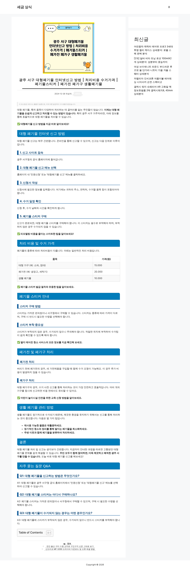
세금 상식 (24, 7)
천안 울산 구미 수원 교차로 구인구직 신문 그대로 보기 (70, 546)
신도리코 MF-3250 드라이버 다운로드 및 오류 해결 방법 (70, 549)
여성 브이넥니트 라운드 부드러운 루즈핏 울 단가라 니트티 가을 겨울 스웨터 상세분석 (153, 70)
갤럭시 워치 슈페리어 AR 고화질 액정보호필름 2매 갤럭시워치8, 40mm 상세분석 (153, 90)
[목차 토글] (47, 532)
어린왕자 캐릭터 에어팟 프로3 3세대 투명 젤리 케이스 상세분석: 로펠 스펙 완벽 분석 (153, 50)
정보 (69, 543)
